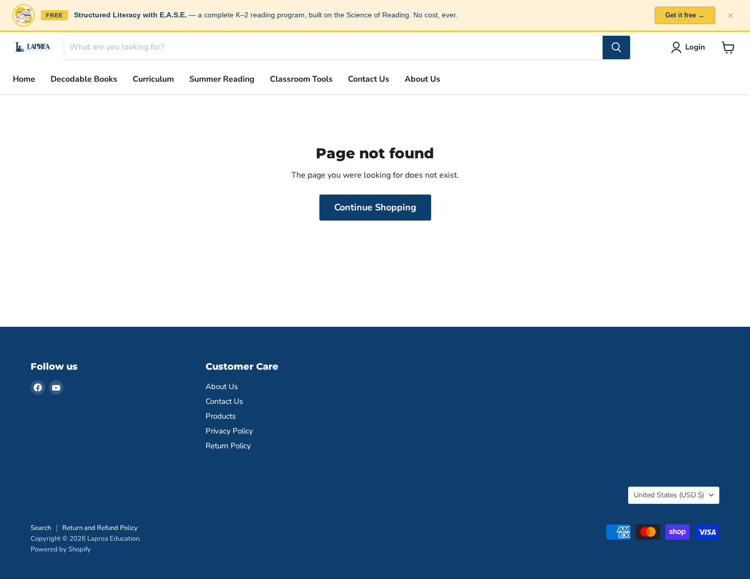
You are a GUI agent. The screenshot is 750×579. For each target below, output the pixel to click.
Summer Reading (222, 79)
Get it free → (685, 15)
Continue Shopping (375, 207)
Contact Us (368, 79)
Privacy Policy (229, 431)
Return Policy (228, 446)
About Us (422, 79)
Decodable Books (84, 79)
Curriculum (153, 79)
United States (669, 495)
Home (24, 79)
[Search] (616, 47)
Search (41, 528)
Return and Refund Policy (100, 528)
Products (221, 416)
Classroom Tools (301, 79)
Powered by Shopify (61, 549)
